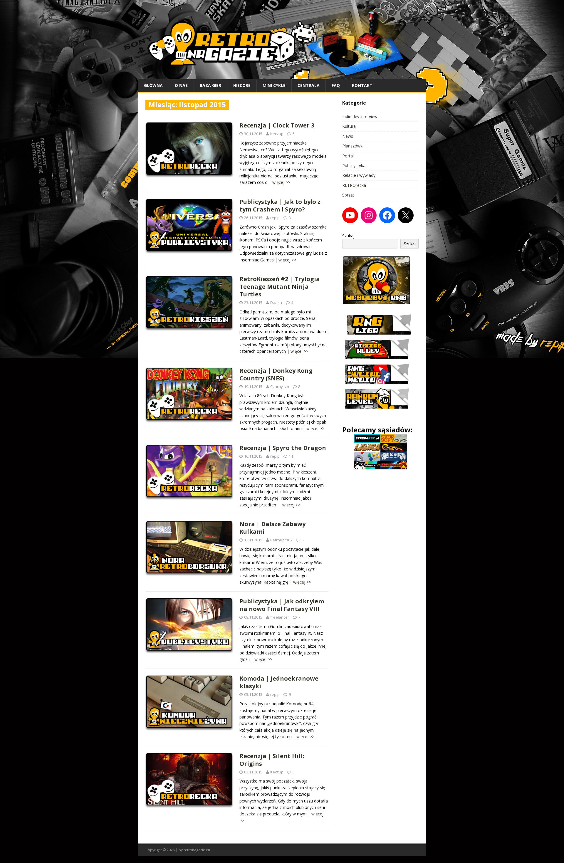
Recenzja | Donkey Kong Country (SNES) (276, 374)
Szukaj (348, 236)
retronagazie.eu (197, 849)
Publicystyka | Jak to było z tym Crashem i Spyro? (279, 205)
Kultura (349, 126)
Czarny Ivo (279, 386)
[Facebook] (387, 215)
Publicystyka (353, 165)
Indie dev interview (359, 116)
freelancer (279, 617)
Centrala (309, 85)
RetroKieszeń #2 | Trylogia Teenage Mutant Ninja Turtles (279, 286)
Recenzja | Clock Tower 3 (276, 125)
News (347, 136)
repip (275, 217)
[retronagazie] (282, 75)
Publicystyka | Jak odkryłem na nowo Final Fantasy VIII (281, 605)
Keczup (276, 133)
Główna (153, 85)
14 (291, 456)
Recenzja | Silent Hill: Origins (271, 760)
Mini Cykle (274, 85)
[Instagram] (369, 215)
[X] (406, 215)
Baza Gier (210, 85)
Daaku (276, 302)
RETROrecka (354, 185)
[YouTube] (350, 215)
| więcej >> (279, 182)
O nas (181, 85)
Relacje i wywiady (358, 175)
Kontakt (362, 85)
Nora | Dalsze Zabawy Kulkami (272, 527)
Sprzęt (348, 195)
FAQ (336, 85)
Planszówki (352, 146)
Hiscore (242, 85)
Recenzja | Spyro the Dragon (282, 448)
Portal (348, 156)
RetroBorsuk (281, 540)
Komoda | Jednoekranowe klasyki (278, 682)
